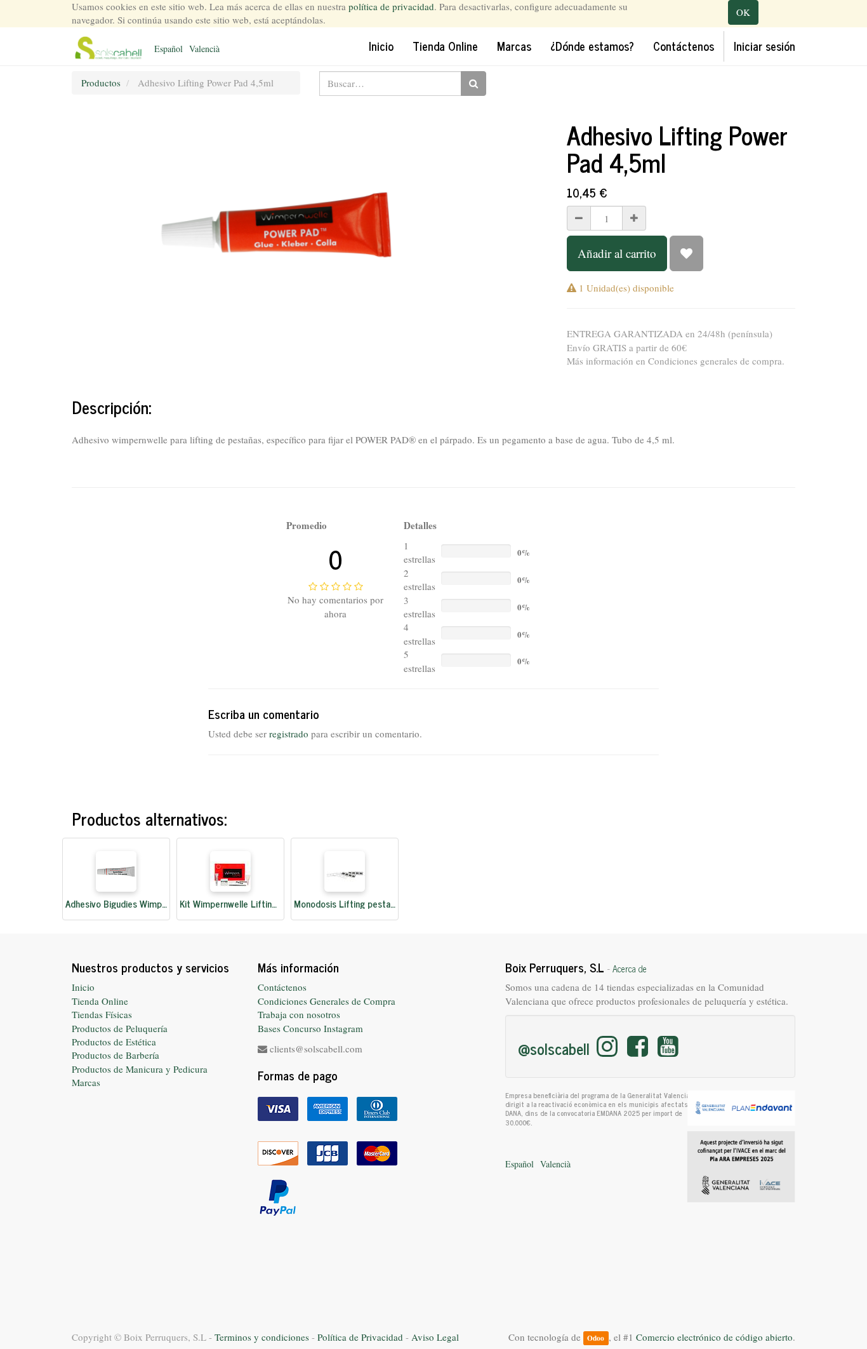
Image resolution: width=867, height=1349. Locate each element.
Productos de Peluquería (120, 1028)
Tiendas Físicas (102, 1014)
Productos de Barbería (115, 1055)
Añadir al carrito (617, 253)
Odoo (595, 1337)
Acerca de (629, 968)
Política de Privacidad (360, 1337)
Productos (101, 82)
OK (743, 12)
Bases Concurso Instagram (310, 1028)
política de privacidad (391, 6)
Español (168, 49)
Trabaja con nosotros (299, 1014)
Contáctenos (282, 987)
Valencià (204, 49)
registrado (288, 733)
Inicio (83, 987)
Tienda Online (100, 1001)
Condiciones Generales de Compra (326, 1001)
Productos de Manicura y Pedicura (140, 1069)
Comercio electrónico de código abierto (714, 1337)
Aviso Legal (435, 1337)
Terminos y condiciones (262, 1337)
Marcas (86, 1082)
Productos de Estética (114, 1041)
